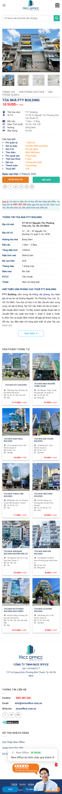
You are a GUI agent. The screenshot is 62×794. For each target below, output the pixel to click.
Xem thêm (29, 333)
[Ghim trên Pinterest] (26, 186)
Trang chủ (8, 92)
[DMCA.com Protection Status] (10, 722)
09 (14, 204)
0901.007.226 (23, 698)
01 (16, 204)
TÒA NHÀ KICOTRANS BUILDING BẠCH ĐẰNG (13, 610)
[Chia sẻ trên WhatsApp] (5, 186)
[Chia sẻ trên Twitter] (15, 186)
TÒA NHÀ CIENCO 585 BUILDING (13, 495)
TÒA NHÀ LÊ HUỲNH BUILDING (43, 610)
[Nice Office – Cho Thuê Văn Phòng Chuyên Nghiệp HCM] (31, 5)
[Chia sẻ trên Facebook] (10, 186)
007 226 (22, 204)
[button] (4, 5)
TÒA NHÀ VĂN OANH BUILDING (43, 495)
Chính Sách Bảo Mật (12, 747)
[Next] (54, 50)
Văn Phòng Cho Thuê (31, 92)
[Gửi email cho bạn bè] (21, 186)
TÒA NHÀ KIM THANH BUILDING (43, 440)
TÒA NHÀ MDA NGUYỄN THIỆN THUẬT (44, 385)
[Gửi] (57, 18)
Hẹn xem (46, 180)
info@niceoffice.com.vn (28, 703)
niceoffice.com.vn (26, 708)
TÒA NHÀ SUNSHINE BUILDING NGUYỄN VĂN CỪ (16, 552)
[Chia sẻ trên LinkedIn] (32, 186)
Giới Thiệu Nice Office (13, 742)
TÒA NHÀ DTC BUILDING (16, 385)
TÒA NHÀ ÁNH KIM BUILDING (42, 552)
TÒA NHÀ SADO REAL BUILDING (13, 440)
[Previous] (7, 50)
